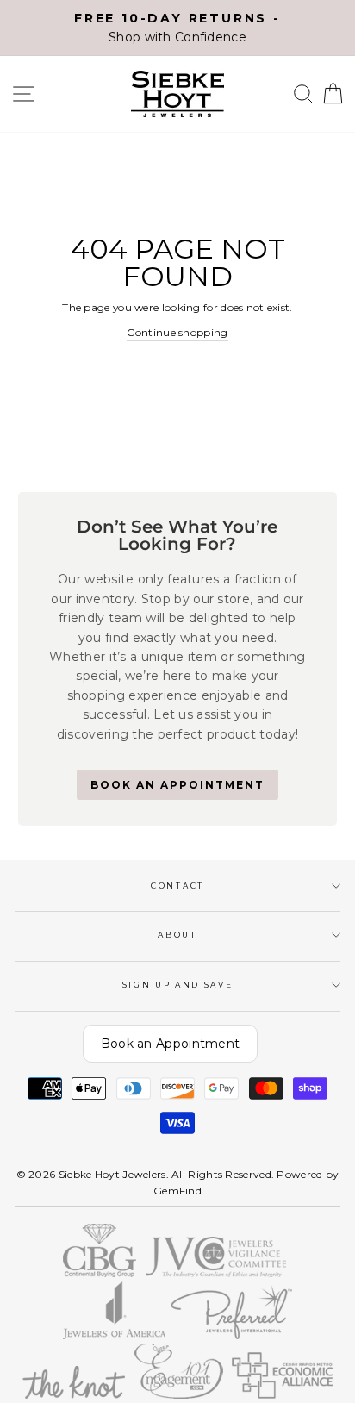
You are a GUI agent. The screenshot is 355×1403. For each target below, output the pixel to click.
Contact (177, 885)
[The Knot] (73, 1394)
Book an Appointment (170, 1043)
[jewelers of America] (114, 1335)
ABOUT (177, 934)
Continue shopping (177, 332)
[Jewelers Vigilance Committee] (216, 1273)
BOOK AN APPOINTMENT (177, 784)
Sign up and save (178, 984)
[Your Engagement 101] (179, 1394)
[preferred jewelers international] (232, 1335)
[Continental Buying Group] (100, 1273)
